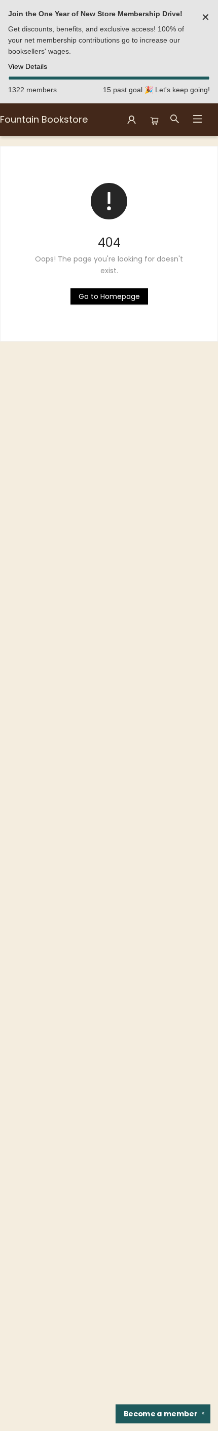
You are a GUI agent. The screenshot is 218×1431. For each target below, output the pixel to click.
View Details (27, 66)
